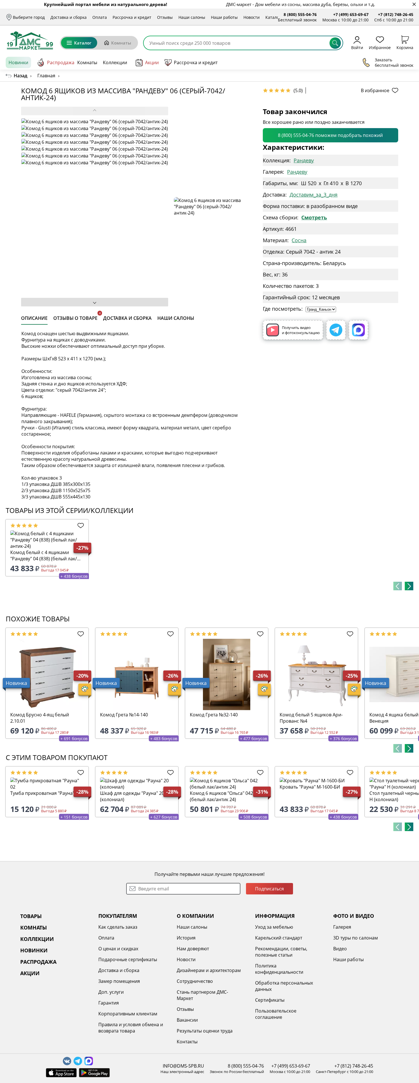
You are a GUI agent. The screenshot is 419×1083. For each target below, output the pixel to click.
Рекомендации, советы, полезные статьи (281, 951)
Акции (152, 62)
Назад (20, 75)
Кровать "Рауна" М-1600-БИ (310, 787)
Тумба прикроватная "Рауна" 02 (45, 793)
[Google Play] (94, 1072)
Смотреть (314, 217)
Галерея (342, 927)
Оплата (99, 17)
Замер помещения (119, 981)
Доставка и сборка (68, 17)
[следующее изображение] (94, 302)
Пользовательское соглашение (275, 1014)
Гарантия (108, 1003)
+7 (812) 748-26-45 (395, 14)
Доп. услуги (111, 992)
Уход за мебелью (274, 927)
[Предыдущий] (397, 586)
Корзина (404, 47)
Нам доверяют (193, 948)
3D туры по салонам (355, 938)
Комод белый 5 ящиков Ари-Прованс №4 (311, 718)
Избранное (380, 47)
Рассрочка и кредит (132, 17)
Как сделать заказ (117, 927)
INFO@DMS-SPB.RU (183, 1066)
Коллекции (115, 62)
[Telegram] (336, 330)
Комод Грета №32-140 (214, 715)
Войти (357, 47)
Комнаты (121, 43)
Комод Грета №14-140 (124, 715)
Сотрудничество (195, 981)
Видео (340, 948)
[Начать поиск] (335, 43)
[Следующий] (409, 586)
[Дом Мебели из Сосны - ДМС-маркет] (30, 40)
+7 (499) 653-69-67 (351, 14)
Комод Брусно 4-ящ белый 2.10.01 (39, 718)
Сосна (299, 240)
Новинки (18, 62)
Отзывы (165, 17)
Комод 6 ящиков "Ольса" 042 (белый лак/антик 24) (221, 796)
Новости (251, 17)
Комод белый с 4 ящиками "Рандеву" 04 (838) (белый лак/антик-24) (43, 555)
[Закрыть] (414, 4)
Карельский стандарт (278, 938)
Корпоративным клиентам (127, 1014)
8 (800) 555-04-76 (300, 14)
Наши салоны (191, 17)
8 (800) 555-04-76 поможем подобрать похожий (330, 135)
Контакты (187, 1041)
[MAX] (358, 330)
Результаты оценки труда (205, 1031)
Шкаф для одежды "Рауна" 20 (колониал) (132, 796)
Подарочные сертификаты (127, 959)
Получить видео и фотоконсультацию (301, 330)
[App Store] (61, 1072)
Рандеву (304, 160)
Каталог (273, 17)
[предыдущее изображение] (94, 111)
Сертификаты (269, 1000)
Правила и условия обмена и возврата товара (130, 1027)
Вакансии (187, 1020)
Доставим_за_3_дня (313, 194)
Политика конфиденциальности (279, 969)
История (186, 938)
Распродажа (60, 62)
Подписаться (269, 889)
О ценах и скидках (118, 948)
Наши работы (224, 17)
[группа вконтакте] (67, 1061)
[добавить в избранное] (79, 525)
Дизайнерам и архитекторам (209, 970)
